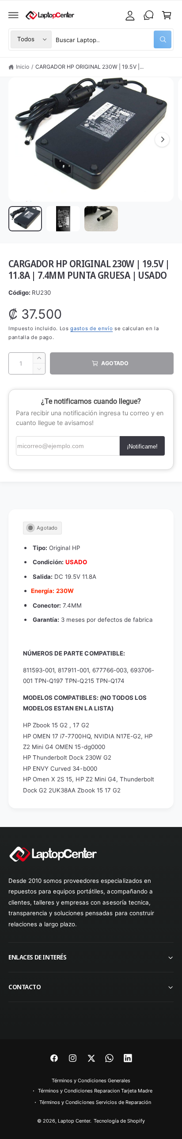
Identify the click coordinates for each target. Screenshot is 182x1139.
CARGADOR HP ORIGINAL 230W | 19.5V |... (89, 66)
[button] (13, 15)
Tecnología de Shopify (119, 1121)
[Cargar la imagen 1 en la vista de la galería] (25, 218)
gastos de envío (91, 328)
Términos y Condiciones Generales (91, 1080)
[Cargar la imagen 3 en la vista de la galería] (101, 218)
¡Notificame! (142, 446)
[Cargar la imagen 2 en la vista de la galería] (63, 218)
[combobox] (113, 39)
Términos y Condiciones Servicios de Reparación (95, 1102)
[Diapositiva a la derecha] (162, 140)
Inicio (22, 66)
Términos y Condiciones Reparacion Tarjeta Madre (95, 1091)
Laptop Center (74, 1121)
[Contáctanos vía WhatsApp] (148, 15)
